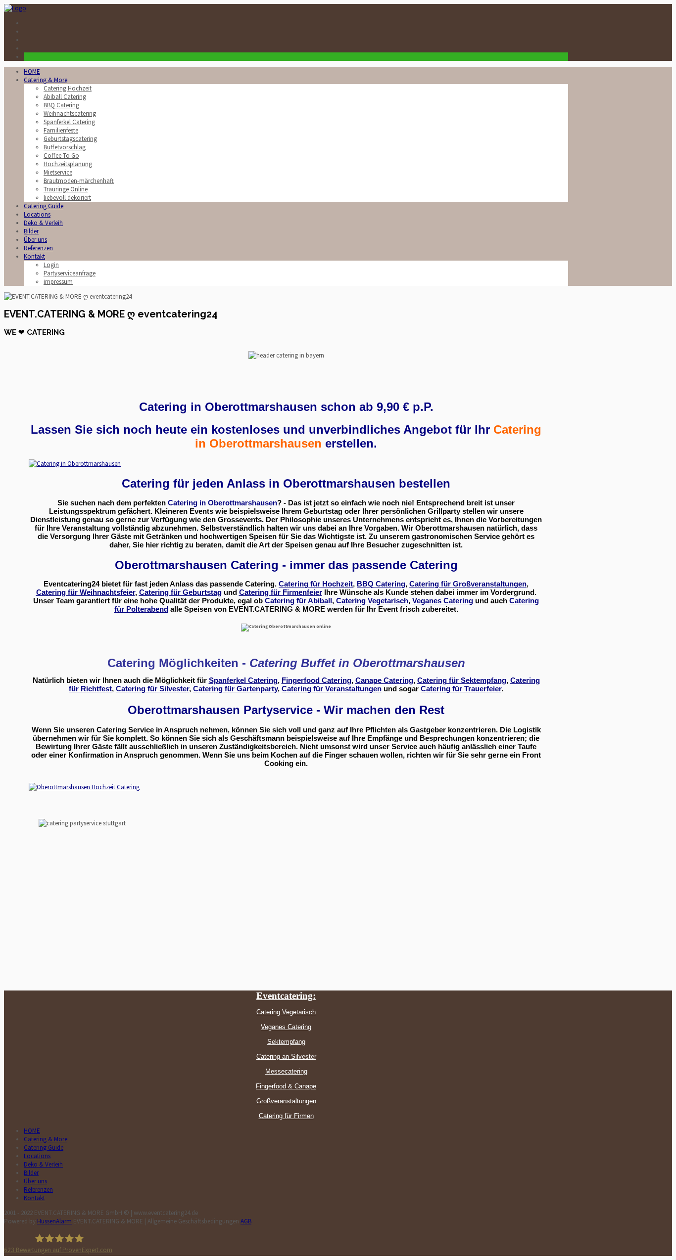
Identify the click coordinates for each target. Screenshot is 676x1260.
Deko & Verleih (43, 223)
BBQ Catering (61, 105)
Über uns (35, 239)
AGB (246, 1221)
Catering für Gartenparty (235, 689)
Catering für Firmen (286, 1116)
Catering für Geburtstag (180, 592)
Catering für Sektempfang (461, 680)
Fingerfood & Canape (286, 1086)
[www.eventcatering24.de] (15, 8)
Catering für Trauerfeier (461, 689)
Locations (37, 214)
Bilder (31, 231)
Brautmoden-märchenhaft (79, 181)
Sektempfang (286, 1041)
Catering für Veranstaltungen (332, 689)
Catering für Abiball (298, 601)
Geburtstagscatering (70, 139)
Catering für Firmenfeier (280, 592)
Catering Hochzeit (68, 88)
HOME (32, 71)
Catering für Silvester (152, 689)
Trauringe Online (66, 189)
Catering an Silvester (286, 1056)
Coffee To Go (61, 155)
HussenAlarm (54, 1221)
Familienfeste (61, 130)
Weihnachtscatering (70, 113)
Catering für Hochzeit (316, 584)
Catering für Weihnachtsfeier (85, 592)
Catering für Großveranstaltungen (468, 584)
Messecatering (286, 1071)
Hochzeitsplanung (68, 164)
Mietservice (58, 172)
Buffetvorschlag (65, 147)
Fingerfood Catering (316, 680)
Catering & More (45, 80)
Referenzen (38, 248)
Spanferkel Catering (69, 122)
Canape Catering (384, 680)
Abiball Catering (65, 96)
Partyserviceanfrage (70, 273)
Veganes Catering (442, 601)
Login (51, 265)
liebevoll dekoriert (67, 197)
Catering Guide (43, 206)
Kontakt (34, 256)
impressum (58, 281)
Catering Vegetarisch (372, 601)
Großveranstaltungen (286, 1101)
